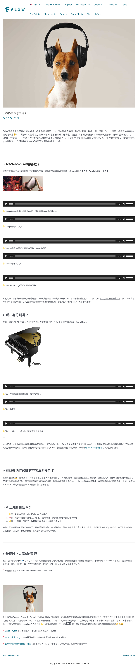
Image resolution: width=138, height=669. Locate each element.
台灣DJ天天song (12, 637)
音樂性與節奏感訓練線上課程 (18, 644)
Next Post (129, 655)
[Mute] (124, 203)
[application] (41, 4)
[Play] (6, 203)
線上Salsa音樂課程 (93, 447)
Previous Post (11, 655)
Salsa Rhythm (11, 631)
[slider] (130, 203)
